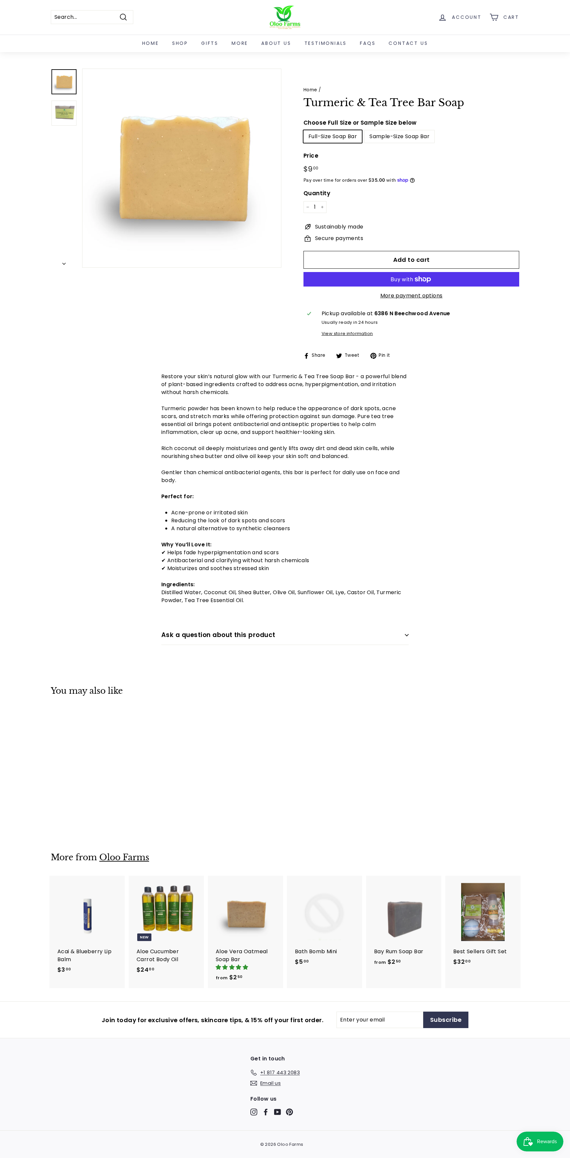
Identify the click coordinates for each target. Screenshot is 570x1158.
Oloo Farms (124, 857)
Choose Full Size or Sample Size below (360, 123)
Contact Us (408, 43)
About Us (276, 43)
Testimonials (325, 43)
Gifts (209, 43)
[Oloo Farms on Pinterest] (289, 1111)
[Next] (64, 262)
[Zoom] (181, 168)
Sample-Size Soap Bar (399, 136)
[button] (232, 967)
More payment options (411, 295)
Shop (180, 43)
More (240, 43)
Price (310, 156)
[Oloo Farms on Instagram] (253, 1111)
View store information (347, 333)
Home (150, 43)
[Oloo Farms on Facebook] (265, 1111)
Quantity (316, 193)
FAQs (367, 43)
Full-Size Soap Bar (332, 136)
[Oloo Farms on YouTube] (277, 1111)
